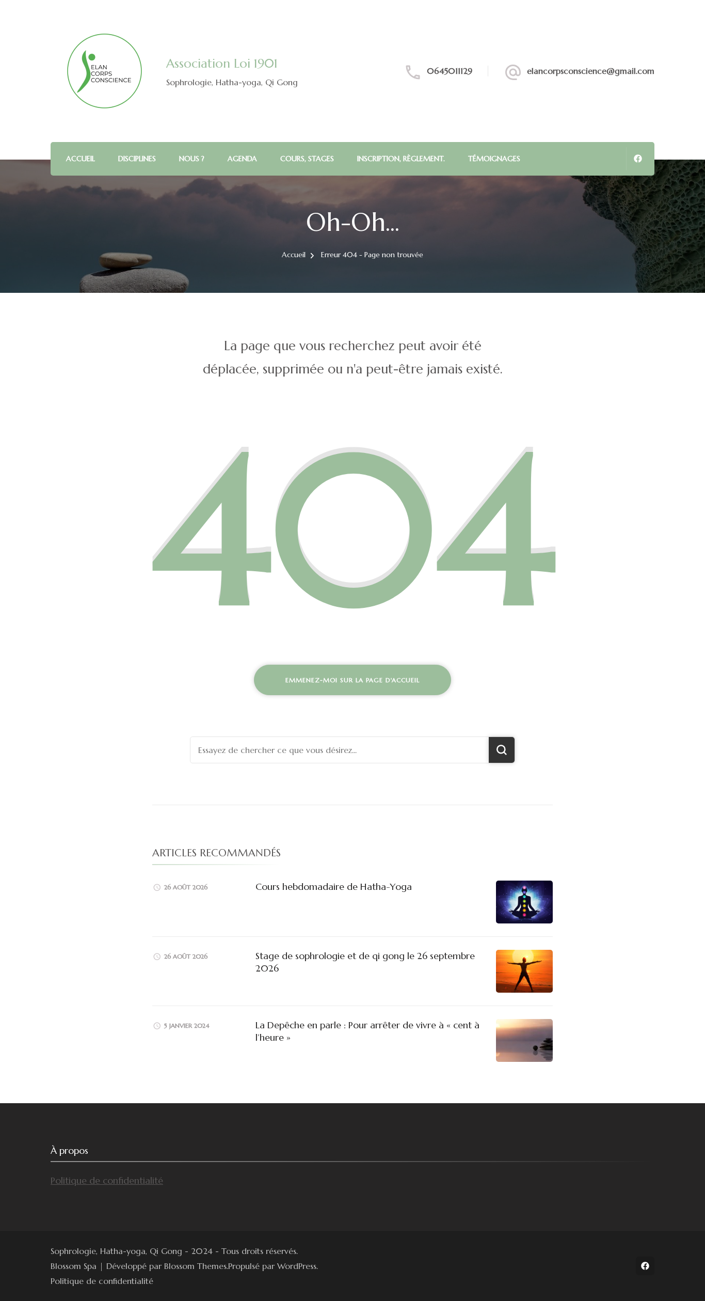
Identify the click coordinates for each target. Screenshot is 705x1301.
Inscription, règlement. (401, 158)
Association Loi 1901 (222, 63)
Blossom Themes (195, 1266)
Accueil (80, 158)
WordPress (296, 1266)
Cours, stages (307, 158)
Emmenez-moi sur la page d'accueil (352, 680)
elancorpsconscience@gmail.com (590, 71)
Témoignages (494, 158)
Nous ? (191, 158)
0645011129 (449, 71)
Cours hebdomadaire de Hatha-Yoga (333, 886)
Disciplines (137, 158)
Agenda (242, 158)
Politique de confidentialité (107, 1180)
